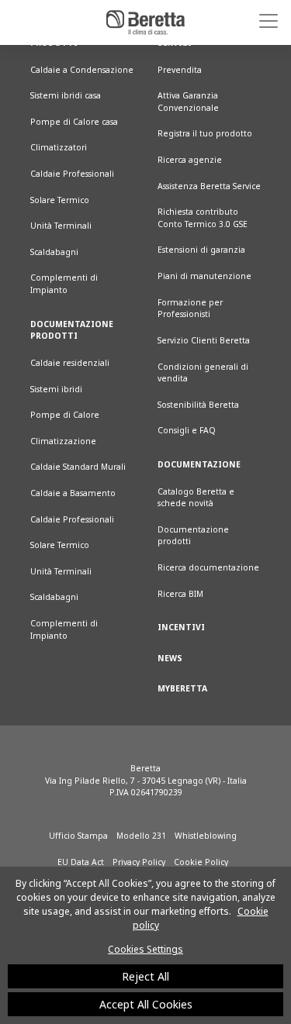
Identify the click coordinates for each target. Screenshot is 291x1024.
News (170, 658)
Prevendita (180, 69)
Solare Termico (59, 200)
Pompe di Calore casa (74, 121)
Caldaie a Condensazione (81, 69)
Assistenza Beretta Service (209, 186)
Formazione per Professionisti (190, 308)
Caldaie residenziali (69, 362)
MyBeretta (182, 688)
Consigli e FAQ (187, 430)
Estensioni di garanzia (201, 249)
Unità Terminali (61, 225)
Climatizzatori (58, 147)
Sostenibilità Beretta (198, 404)
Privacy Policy (139, 862)
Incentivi (181, 627)
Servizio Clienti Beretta (204, 340)
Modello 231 (141, 835)
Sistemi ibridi (56, 389)
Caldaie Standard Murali (78, 466)
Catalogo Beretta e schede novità (196, 497)
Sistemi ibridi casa (65, 95)
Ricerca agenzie (190, 159)
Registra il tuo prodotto (205, 133)
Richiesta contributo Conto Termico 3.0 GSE (203, 217)
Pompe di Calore (64, 414)
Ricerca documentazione (208, 567)
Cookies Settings (145, 949)
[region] (145, 945)
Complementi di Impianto (64, 283)
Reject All (145, 976)
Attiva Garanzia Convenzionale (188, 101)
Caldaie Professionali (72, 173)
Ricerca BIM (180, 593)
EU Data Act (80, 862)
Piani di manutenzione (204, 276)
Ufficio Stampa (78, 835)
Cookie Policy (201, 862)
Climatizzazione (63, 441)
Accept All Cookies (145, 1004)
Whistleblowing (206, 835)
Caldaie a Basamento (73, 493)
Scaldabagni (54, 252)
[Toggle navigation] (263, 21)
